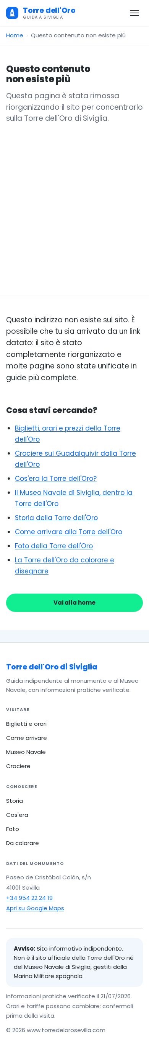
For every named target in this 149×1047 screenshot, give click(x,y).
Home (14, 35)
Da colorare (22, 843)
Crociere (18, 766)
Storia (14, 801)
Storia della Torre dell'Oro (56, 517)
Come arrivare (26, 738)
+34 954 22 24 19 (29, 898)
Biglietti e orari (26, 724)
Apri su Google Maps (35, 908)
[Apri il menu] (134, 13)
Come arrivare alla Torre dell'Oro (68, 531)
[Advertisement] (74, 202)
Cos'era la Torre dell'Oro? (56, 478)
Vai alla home (74, 603)
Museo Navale (26, 752)
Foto (12, 829)
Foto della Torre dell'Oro (54, 546)
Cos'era (17, 815)
